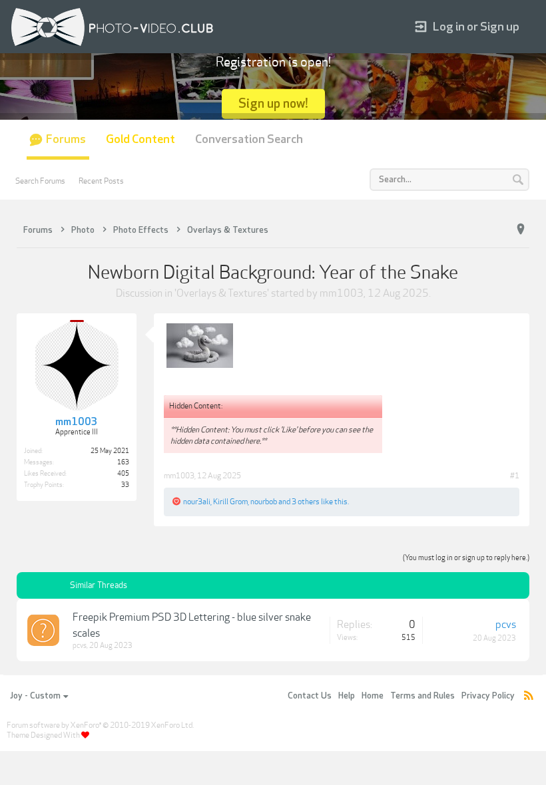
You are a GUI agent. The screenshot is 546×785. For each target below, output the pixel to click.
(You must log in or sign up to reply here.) (466, 557)
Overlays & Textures (221, 293)
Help (346, 696)
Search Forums (40, 181)
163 (123, 462)
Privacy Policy (488, 696)
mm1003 (342, 293)
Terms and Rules (422, 696)
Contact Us (310, 696)
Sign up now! (273, 103)
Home (373, 696)
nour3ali (196, 501)
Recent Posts (101, 181)
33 (125, 485)
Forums (66, 139)
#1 (514, 475)
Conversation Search (249, 139)
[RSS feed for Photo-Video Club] (528, 696)
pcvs (80, 645)
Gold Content (140, 139)
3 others (306, 501)
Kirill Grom (230, 501)
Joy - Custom (35, 696)
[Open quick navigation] (520, 229)
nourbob (263, 501)
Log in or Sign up (476, 27)
